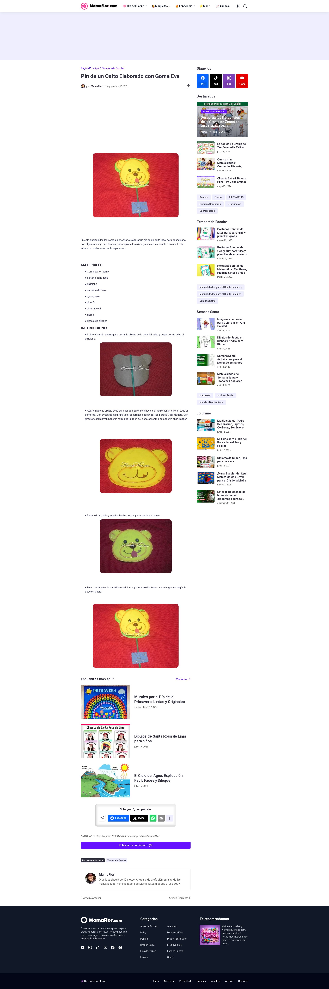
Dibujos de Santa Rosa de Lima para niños (160, 738)
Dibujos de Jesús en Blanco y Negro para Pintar (230, 341)
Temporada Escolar (113, 68)
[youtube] (82, 947)
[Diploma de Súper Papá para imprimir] (206, 462)
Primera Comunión (210, 204)
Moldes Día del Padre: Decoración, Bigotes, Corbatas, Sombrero (231, 424)
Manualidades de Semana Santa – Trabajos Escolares (229, 377)
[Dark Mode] (237, 6)
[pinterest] (120, 947)
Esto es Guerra (175, 951)
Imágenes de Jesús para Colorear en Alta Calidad (231, 323)
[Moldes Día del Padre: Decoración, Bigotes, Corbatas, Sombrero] (206, 425)
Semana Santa (207, 301)
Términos (201, 981)
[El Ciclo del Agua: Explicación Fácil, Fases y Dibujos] (105, 780)
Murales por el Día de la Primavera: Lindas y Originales (159, 699)
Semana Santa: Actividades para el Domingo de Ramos (229, 359)
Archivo (229, 981)
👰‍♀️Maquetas (160, 6)
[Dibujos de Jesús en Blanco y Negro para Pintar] (206, 342)
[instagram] (90, 947)
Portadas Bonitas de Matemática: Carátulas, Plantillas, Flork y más (232, 269)
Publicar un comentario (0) (136, 845)
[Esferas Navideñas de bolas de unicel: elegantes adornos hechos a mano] (206, 496)
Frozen (144, 957)
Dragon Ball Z (147, 945)
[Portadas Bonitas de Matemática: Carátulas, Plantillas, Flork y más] (206, 270)
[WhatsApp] (153, 818)
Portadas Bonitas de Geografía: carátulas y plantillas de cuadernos (232, 251)
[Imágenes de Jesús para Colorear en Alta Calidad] (206, 324)
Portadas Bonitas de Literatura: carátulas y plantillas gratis (231, 232)
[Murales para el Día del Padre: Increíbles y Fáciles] (206, 443)
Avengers (172, 926)
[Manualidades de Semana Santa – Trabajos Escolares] (206, 378)
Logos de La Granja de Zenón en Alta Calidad (231, 145)
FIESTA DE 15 (236, 197)
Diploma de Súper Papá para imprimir (232, 459)
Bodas (218, 197)
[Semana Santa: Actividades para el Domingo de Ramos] (206, 360)
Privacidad (185, 981)
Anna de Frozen (148, 926)
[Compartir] (187, 86)
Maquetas (205, 395)
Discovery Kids (175, 932)
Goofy (170, 957)
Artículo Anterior (92, 898)
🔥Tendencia (183, 6)
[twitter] (105, 947)
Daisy (143, 932)
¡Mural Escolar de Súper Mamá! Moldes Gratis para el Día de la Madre (232, 477)
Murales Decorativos (211, 402)
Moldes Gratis (225, 395)
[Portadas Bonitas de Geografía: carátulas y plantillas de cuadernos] (206, 252)
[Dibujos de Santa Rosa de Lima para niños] (105, 741)
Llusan (102, 981)
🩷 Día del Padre (133, 6)
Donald (144, 938)
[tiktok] (97, 947)
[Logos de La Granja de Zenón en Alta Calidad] (206, 147)
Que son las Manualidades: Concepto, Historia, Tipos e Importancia (230, 163)
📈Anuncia (223, 6)
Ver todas (181, 679)
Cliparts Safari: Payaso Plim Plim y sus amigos (232, 180)
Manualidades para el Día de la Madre (220, 287)
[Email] (161, 818)
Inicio (156, 981)
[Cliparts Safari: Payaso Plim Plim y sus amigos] (206, 182)
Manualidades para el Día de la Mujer (220, 294)
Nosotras (215, 981)
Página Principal (90, 68)
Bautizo (203, 197)
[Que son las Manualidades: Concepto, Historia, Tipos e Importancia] (206, 164)
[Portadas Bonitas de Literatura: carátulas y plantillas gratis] (206, 233)
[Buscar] (244, 6)
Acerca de (169, 981)
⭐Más (204, 6)
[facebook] (112, 947)
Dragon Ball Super (177, 938)
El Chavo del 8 (174, 945)
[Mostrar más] (169, 818)
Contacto (243, 981)
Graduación (234, 204)
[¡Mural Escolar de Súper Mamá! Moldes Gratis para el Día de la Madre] (206, 478)
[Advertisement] (164, 36)
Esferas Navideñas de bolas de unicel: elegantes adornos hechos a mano (231, 495)
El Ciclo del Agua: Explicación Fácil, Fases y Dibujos (158, 778)
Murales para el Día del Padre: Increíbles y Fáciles (232, 442)
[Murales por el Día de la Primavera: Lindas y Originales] (105, 702)
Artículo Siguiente (178, 898)
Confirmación (207, 211)
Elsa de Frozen (148, 951)
